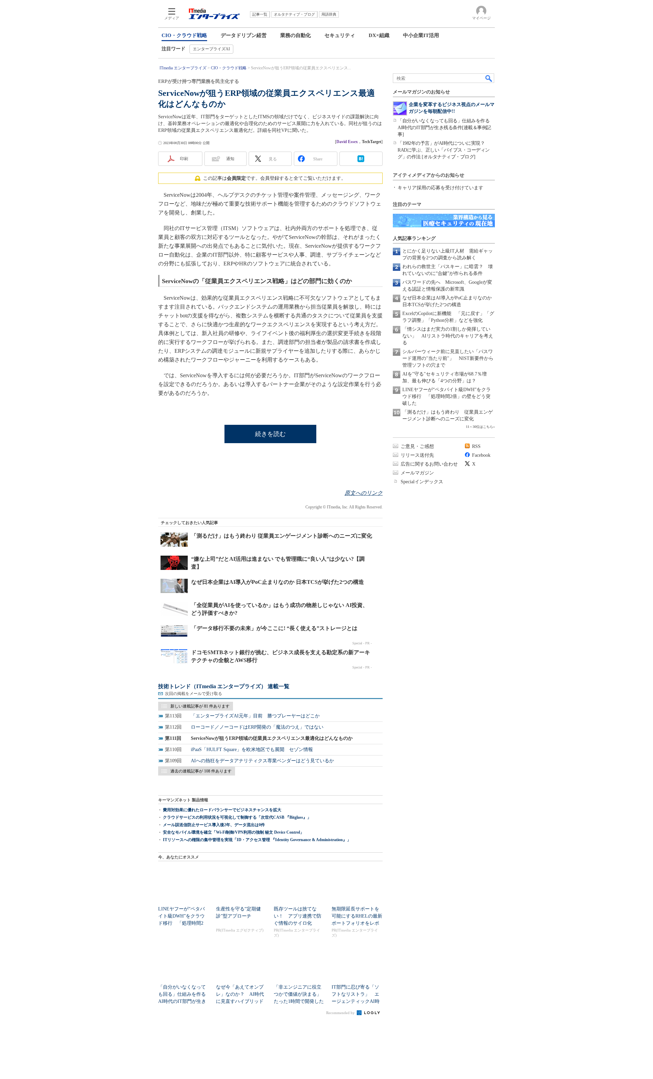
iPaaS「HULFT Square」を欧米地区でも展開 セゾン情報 (252, 749)
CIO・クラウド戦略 (184, 35)
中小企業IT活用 (421, 35)
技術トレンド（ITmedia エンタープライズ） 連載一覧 (223, 686)
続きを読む (270, 434)
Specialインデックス (422, 481)
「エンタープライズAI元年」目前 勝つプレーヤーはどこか (255, 715)
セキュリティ (339, 35)
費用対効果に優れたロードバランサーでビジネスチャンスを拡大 (222, 809)
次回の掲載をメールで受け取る (193, 693)
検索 (489, 78)
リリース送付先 (417, 455)
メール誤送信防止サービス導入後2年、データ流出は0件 (214, 824)
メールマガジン (417, 472)
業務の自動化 (295, 35)
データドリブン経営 (244, 35)
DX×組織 (379, 35)
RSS (476, 446)
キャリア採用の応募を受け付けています (440, 187)
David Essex (347, 141)
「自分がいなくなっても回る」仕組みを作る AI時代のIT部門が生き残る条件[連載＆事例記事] (446, 127)
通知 (230, 158)
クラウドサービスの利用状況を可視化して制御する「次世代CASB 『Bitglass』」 (237, 817)
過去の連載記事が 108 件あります (201, 771)
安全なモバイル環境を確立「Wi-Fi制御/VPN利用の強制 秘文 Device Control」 (233, 832)
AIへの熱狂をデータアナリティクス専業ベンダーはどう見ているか (262, 760)
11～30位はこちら (479, 427)
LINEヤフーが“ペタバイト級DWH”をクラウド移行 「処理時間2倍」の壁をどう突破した (446, 396)
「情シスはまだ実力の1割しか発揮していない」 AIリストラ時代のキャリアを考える (447, 336)
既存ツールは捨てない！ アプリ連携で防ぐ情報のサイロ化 (297, 916)
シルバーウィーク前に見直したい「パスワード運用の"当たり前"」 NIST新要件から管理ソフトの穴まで (447, 358)
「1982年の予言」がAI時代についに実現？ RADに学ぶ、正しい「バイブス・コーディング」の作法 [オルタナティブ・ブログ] (444, 150)
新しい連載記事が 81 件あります (200, 706)
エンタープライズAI (211, 49)
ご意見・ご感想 (417, 446)
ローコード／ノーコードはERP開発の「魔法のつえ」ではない (257, 727)
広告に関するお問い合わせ (429, 464)
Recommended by (341, 1013)
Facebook (481, 455)
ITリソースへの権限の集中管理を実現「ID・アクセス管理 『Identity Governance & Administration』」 (257, 839)
